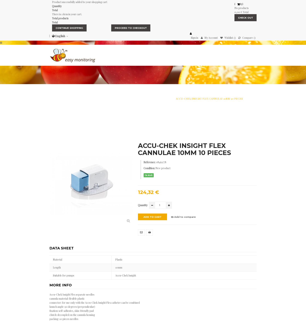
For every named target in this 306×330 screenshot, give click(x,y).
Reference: (149, 162)
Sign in (194, 37)
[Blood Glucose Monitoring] (72, 55)
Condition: (149, 168)
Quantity (143, 205)
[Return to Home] (64, 98)
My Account (211, 37)
